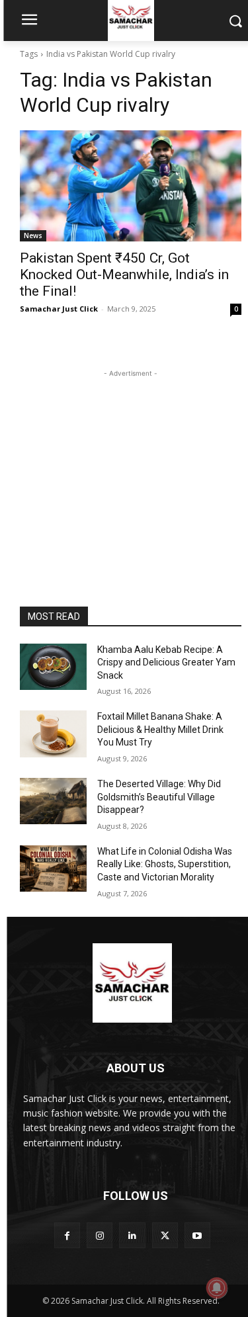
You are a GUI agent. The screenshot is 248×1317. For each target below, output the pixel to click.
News (33, 235)
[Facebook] (67, 1235)
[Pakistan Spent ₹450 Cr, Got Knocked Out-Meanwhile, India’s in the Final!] (130, 185)
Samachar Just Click (59, 309)
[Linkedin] (132, 1235)
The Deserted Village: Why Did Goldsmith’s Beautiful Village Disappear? (159, 797)
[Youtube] (197, 1235)
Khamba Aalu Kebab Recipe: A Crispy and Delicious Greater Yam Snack (166, 662)
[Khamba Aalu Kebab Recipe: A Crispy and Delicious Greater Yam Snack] (53, 667)
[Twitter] (165, 1235)
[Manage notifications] (216, 1287)
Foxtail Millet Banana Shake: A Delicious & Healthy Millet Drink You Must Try (160, 729)
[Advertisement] (131, 463)
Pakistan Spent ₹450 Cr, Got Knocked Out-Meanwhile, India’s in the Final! (124, 274)
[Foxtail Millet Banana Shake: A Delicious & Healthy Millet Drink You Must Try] (53, 733)
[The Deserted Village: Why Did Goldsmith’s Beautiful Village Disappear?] (53, 801)
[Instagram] (99, 1235)
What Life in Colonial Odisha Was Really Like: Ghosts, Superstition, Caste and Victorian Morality (164, 864)
